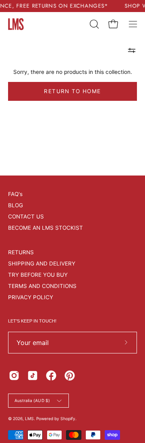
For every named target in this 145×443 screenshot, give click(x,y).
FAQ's (15, 194)
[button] (93, 24)
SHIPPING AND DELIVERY (41, 263)
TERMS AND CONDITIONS (42, 286)
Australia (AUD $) (32, 400)
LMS (29, 418)
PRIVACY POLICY (30, 297)
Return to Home (72, 91)
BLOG (15, 205)
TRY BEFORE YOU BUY (38, 275)
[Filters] (132, 51)
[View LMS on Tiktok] (33, 376)
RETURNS (21, 252)
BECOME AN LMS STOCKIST (45, 228)
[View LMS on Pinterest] (70, 376)
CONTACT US (26, 216)
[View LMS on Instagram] (14, 376)
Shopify (67, 418)
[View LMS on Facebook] (51, 376)
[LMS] (16, 24)
